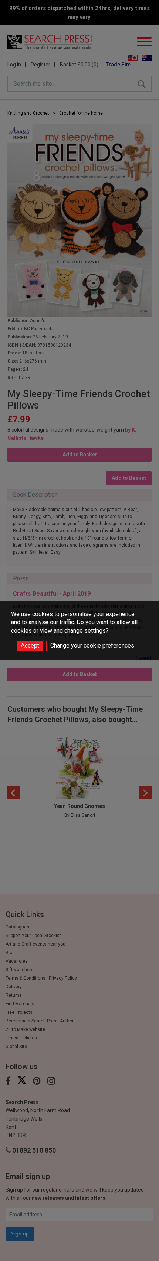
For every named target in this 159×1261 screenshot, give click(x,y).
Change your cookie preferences (92, 645)
